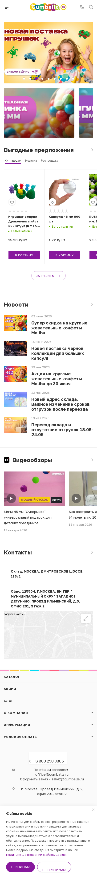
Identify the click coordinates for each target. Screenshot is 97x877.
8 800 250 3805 (50, 761)
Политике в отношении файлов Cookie (36, 855)
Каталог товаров (92, 149)
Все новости (92, 304)
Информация (17, 725)
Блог (8, 701)
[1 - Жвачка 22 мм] (39, 113)
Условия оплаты (21, 737)
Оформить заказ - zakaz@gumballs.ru (52, 779)
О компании (16, 713)
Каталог (12, 677)
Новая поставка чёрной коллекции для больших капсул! (57, 353)
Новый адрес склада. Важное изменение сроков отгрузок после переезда (60, 404)
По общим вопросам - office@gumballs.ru (52, 771)
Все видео (92, 460)
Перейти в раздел (92, 552)
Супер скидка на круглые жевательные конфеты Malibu (59, 327)
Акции (10, 689)
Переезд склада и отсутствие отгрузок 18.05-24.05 (62, 429)
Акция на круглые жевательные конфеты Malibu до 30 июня (56, 378)
